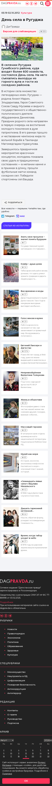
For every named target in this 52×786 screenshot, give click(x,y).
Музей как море (29, 454)
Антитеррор (14, 693)
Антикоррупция (16, 689)
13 (33, 753)
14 (40, 753)
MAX (22, 216)
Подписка (13, 723)
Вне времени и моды (32, 291)
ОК (26, 781)
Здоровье (12, 650)
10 (11, 753)
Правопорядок (16, 633)
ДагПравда (12, 26)
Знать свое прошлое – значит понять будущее (33, 238)
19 (26, 756)
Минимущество (16, 672)
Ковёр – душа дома (31, 264)
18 (19, 756)
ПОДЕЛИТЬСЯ (15, 202)
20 (33, 756)
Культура (12, 654)
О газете (12, 714)
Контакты (12, 710)
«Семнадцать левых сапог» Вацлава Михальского (31, 484)
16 (4, 756)
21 (40, 756)
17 (11, 756)
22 (48, 756)
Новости (12, 629)
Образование (15, 646)
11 (18, 753)
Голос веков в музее (32, 318)
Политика (12, 642)
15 (48, 753)
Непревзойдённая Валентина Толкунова (32, 373)
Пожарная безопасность (21, 684)
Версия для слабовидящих (19, 31)
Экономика (13, 637)
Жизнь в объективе (31, 400)
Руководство (14, 719)
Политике (7, 773)
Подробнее (6, 602)
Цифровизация (16, 680)
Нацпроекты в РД (17, 676)
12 (26, 753)
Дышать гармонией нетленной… (31, 509)
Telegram (10, 216)
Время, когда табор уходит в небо (31, 536)
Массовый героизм (31, 427)
